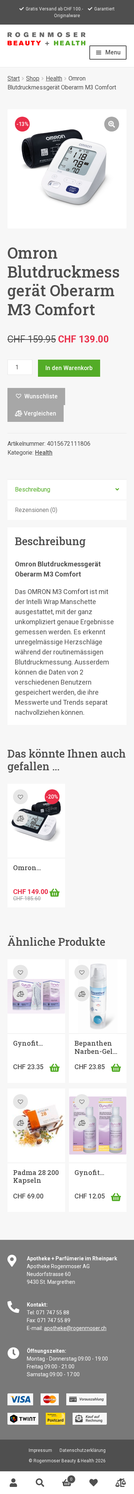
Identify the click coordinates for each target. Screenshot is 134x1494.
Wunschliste (93, 1483)
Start (13, 78)
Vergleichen (39, 413)
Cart (63, 1477)
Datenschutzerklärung (83, 1450)
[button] (111, 124)
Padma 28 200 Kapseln (36, 1176)
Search (40, 1483)
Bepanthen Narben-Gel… (95, 1047)
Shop (32, 78)
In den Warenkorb (69, 368)
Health (54, 78)
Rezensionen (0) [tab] (36, 510)
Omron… (27, 867)
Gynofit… (28, 1043)
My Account (13, 1483)
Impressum (40, 1450)
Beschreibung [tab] (32, 489)
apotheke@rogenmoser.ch (75, 1328)
